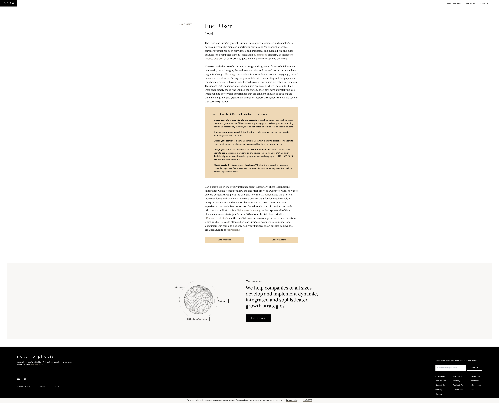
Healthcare (475, 381)
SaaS (472, 390)
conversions (233, 229)
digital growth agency (248, 210)
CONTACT (486, 4)
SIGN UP (474, 368)
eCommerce (260, 54)
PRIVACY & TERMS (23, 387)
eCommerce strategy (216, 218)
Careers (438, 394)
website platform (214, 58)
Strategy (456, 381)
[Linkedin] (20, 379)
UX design (230, 74)
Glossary (438, 390)
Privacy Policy (291, 400)
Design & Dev (458, 385)
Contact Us (440, 385)
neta (9, 3)
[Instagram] (26, 379)
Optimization (458, 390)
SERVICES (470, 4)
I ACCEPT (307, 400)
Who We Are (440, 381)
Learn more (258, 318)
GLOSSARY (186, 25)
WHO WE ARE (454, 4)
